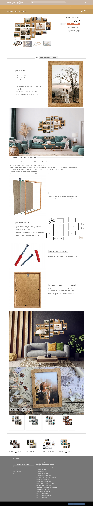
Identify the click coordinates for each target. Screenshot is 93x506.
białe (37, 463)
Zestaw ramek (46, 491)
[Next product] (82, 11)
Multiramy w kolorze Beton (41, 469)
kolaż (51, 465)
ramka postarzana (52, 477)
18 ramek (51, 461)
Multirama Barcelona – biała (50, 427)
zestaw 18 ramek (47, 489)
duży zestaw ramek (45, 463)
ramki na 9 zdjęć (46, 479)
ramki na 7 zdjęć (39, 479)
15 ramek (46, 461)
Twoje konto (16, 462)
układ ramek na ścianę (40, 485)
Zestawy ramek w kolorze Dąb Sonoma (43, 495)
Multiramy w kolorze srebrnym (42, 475)
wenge (50, 485)
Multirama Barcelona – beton (33, 427)
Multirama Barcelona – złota (31, 451)
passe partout (38, 477)
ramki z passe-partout (40, 483)
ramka (47, 477)
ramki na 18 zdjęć (47, 481)
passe (50, 475)
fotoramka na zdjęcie (40, 465)
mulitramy (48, 467)
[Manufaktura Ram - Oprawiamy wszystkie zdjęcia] (18, 2)
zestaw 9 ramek (53, 487)
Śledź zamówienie (17, 473)
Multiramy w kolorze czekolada (42, 473)
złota (50, 497)
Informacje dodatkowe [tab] (45, 57)
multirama (53, 467)
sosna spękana (48, 483)
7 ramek (37, 461)
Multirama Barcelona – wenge (15, 451)
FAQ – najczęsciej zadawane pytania (21, 464)
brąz (40, 463)
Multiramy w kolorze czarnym (41, 471)
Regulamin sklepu (17, 471)
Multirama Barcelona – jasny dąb (65, 451)
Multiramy (19, 6)
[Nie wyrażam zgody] (91, 504)
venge (47, 485)
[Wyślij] (65, 2)
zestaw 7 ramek (39, 487)
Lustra (41, 6)
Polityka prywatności (17, 466)
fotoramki (47, 465)
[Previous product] (85, 11)
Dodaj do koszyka (73, 23)
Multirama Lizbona (22, 11)
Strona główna (10, 11)
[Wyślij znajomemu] (74, 32)
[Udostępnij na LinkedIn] (79, 32)
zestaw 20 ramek (39, 491)
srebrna (53, 483)
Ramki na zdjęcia (11, 6)
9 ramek (42, 461)
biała (55, 461)
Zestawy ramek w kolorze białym (42, 493)
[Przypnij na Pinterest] (76, 32)
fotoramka (52, 463)
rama (43, 477)
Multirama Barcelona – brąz (67, 427)
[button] (82, 2)
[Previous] (15, 28)
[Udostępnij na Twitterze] (72, 32)
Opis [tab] (37, 57)
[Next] (49, 28)
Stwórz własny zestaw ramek (30, 6)
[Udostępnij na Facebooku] (70, 32)
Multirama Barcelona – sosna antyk (17, 427)
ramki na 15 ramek (39, 481)
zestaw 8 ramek (46, 487)
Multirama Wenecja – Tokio (48, 451)
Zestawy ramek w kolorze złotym (42, 497)
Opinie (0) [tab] (55, 57)
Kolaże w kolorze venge (40, 467)
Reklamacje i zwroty (17, 469)
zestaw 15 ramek (39, 489)
